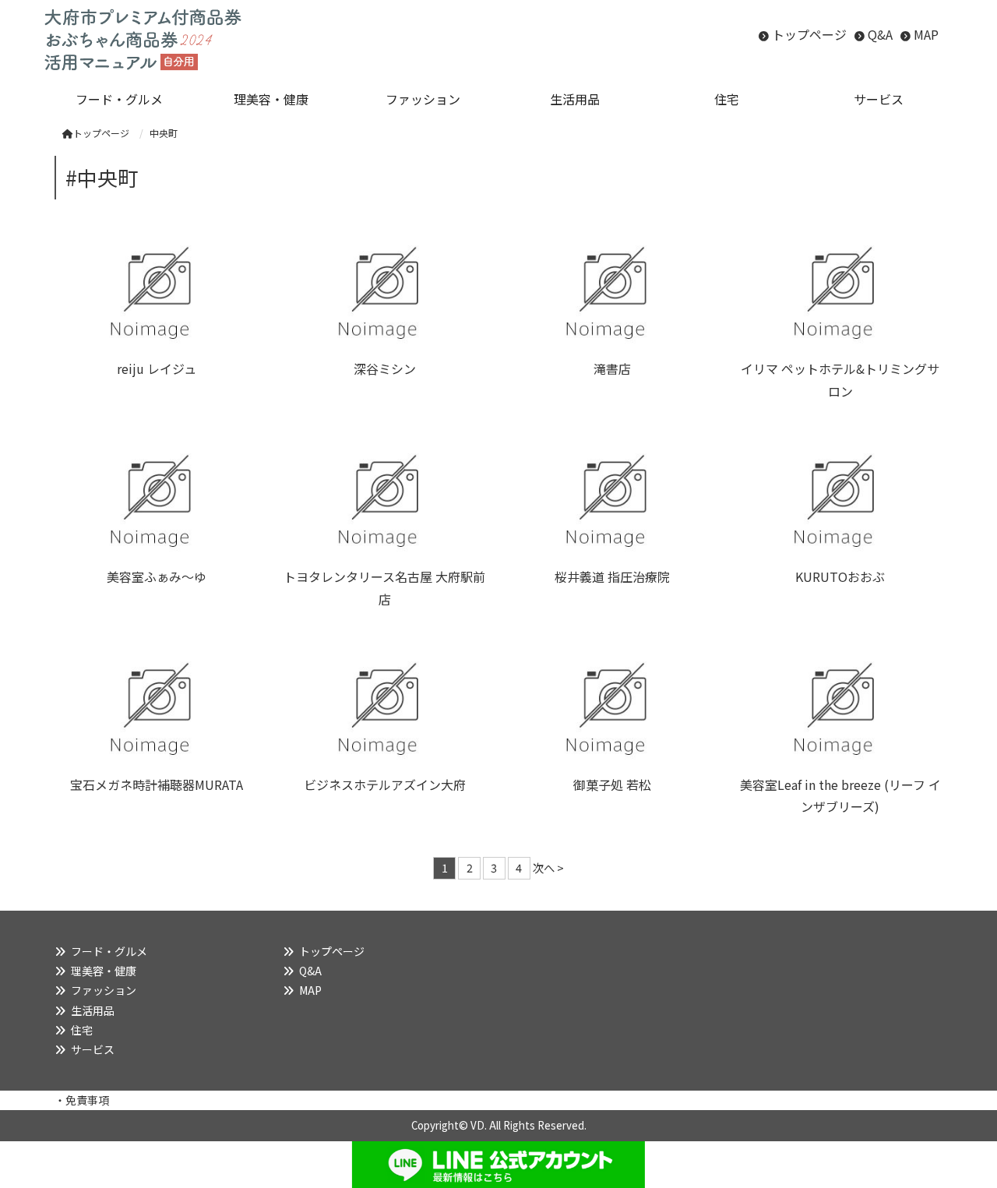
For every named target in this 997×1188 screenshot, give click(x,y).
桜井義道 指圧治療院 (612, 576)
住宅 (82, 1030)
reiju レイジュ (156, 368)
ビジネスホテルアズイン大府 (385, 784)
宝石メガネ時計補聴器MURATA (156, 784)
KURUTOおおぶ (840, 576)
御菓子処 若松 (612, 784)
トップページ (809, 34)
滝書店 (612, 368)
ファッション (103, 990)
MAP (926, 34)
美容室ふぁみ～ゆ (156, 576)
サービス (92, 1049)
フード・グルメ (109, 951)
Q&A (880, 34)
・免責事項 (82, 1100)
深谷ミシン (385, 368)
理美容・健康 (103, 970)
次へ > (548, 867)
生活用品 (92, 1010)
